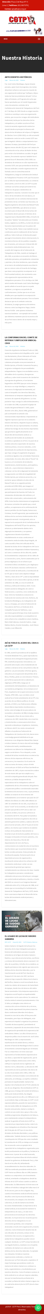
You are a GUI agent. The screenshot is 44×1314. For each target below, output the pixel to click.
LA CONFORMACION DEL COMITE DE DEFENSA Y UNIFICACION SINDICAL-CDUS (21, 340)
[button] (38, 1307)
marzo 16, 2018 (14, 80)
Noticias (34, 942)
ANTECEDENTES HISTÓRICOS (18, 77)
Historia (22, 80)
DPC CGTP (8, 942)
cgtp (6, 80)
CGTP (24, 942)
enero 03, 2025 (17, 942)
